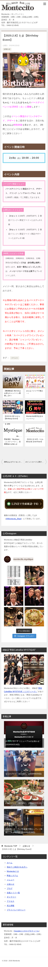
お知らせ (7, 49)
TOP (10, 846)
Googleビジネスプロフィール (26, 931)
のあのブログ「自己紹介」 (23, 803)
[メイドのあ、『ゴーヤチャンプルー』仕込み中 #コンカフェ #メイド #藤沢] (34, 575)
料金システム (12, 875)
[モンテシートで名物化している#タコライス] (34, 616)
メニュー (10, 880)
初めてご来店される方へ (17, 867)
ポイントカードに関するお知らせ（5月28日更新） (36, 462)
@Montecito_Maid (13, 519)
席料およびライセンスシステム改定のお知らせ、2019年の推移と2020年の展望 (14, 462)
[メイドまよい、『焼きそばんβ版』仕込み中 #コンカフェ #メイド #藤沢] (13, 616)
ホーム (9, 863)
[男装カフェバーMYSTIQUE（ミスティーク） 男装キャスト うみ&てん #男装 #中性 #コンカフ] (13, 596)
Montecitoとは (13, 871)
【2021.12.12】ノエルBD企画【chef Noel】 (34, 440)
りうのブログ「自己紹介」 (23, 774)
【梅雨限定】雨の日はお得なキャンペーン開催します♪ (12, 393)
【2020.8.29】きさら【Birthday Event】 (12, 417)
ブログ (9, 888)
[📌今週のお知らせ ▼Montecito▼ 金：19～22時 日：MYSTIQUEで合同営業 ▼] (13, 575)
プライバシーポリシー (16, 910)
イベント (14, 358)
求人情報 (10, 906)
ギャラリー (11, 897)
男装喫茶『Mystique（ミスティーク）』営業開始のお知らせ (12, 441)
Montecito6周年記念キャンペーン (34, 417)
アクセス (10, 901)
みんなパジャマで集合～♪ (34, 392)
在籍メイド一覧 (13, 893)
